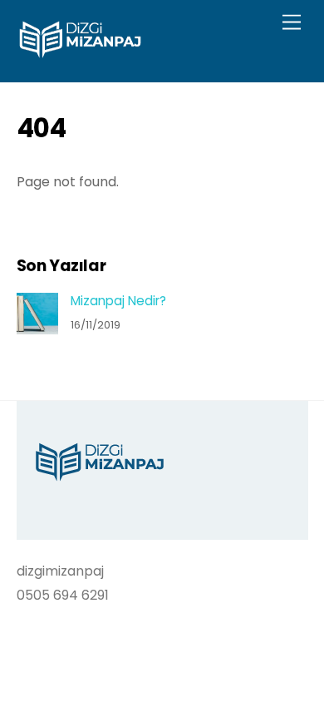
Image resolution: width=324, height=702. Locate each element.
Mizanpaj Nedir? (118, 301)
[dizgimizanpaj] (80, 52)
